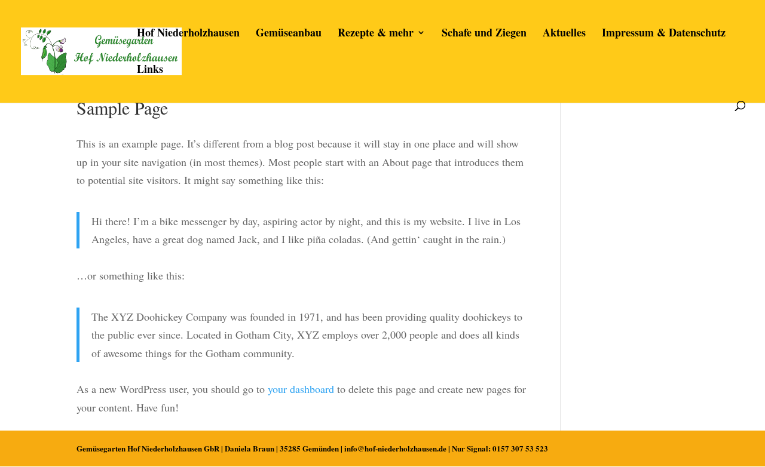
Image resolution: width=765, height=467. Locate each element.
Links (150, 70)
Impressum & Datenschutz (664, 34)
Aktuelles (564, 34)
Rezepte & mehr (376, 34)
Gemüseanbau (289, 34)
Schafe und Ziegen (484, 34)
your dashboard (301, 389)
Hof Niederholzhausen (188, 34)
